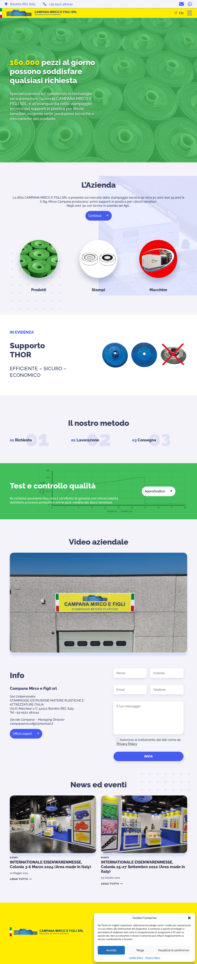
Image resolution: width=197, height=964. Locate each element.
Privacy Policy (152, 957)
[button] (189, 918)
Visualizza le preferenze (173, 950)
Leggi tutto (20, 879)
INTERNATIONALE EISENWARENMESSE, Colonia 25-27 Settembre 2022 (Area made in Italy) (143, 867)
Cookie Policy (136, 957)
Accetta (111, 950)
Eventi (14, 857)
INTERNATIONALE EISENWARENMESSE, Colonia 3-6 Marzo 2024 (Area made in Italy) (50, 864)
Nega (140, 950)
